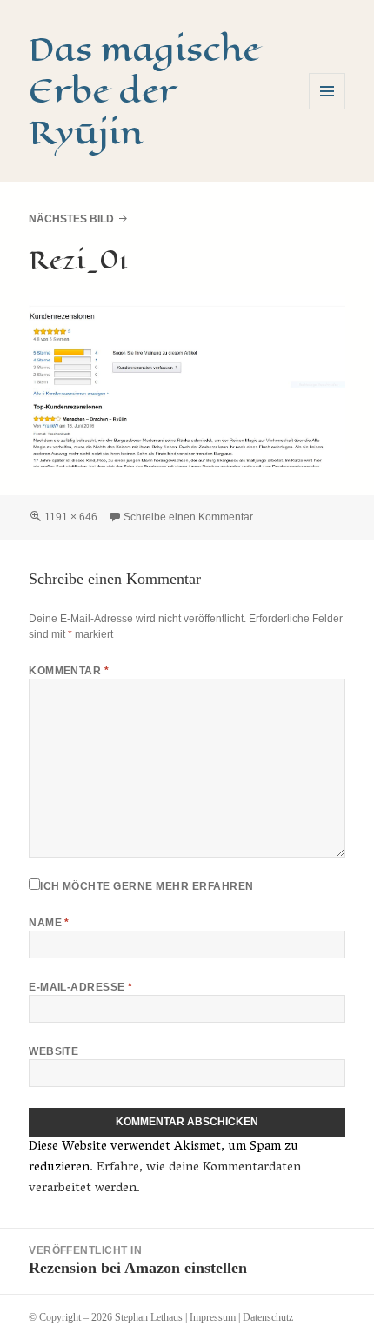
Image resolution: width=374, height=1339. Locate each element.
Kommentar (69, 671)
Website (53, 1051)
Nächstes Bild (71, 219)
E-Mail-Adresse (81, 987)
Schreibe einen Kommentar (188, 517)
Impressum (213, 1317)
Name (49, 923)
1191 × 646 (70, 517)
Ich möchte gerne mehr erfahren (146, 886)
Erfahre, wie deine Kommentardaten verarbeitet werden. (165, 1178)
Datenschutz (268, 1317)
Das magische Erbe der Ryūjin (144, 90)
